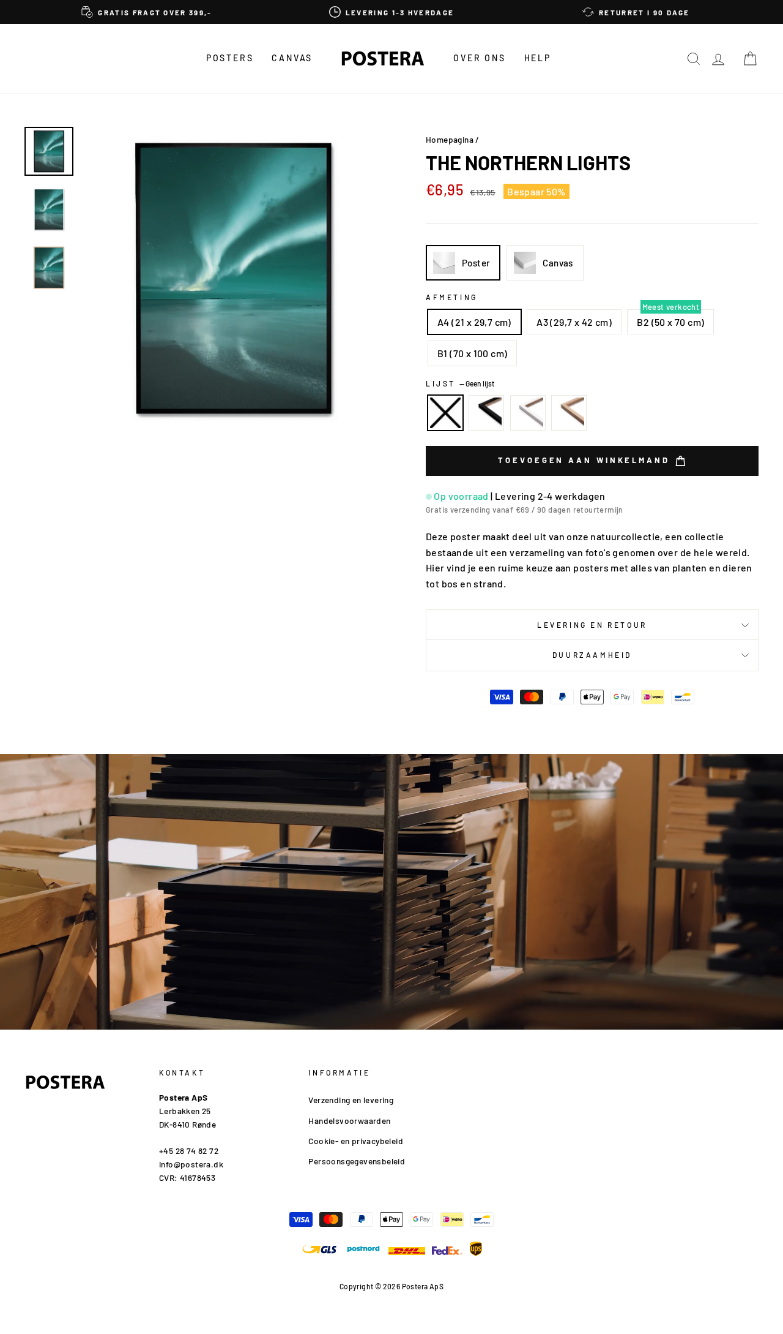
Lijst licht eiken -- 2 (569, 413)
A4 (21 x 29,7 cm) (474, 322)
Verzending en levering (350, 1100)
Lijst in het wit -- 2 (528, 413)
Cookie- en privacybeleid (355, 1141)
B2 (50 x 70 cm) (670, 322)
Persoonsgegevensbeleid (356, 1161)
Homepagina (449, 139)
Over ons (479, 58)
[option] (146, 12)
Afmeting (452, 297)
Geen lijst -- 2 (445, 413)
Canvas (292, 58)
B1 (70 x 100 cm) (472, 353)
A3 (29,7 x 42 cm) (574, 322)
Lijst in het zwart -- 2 (486, 413)
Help (537, 58)
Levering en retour (592, 624)
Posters (230, 58)
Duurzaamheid (592, 654)
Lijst (460, 383)
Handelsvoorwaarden (349, 1120)
